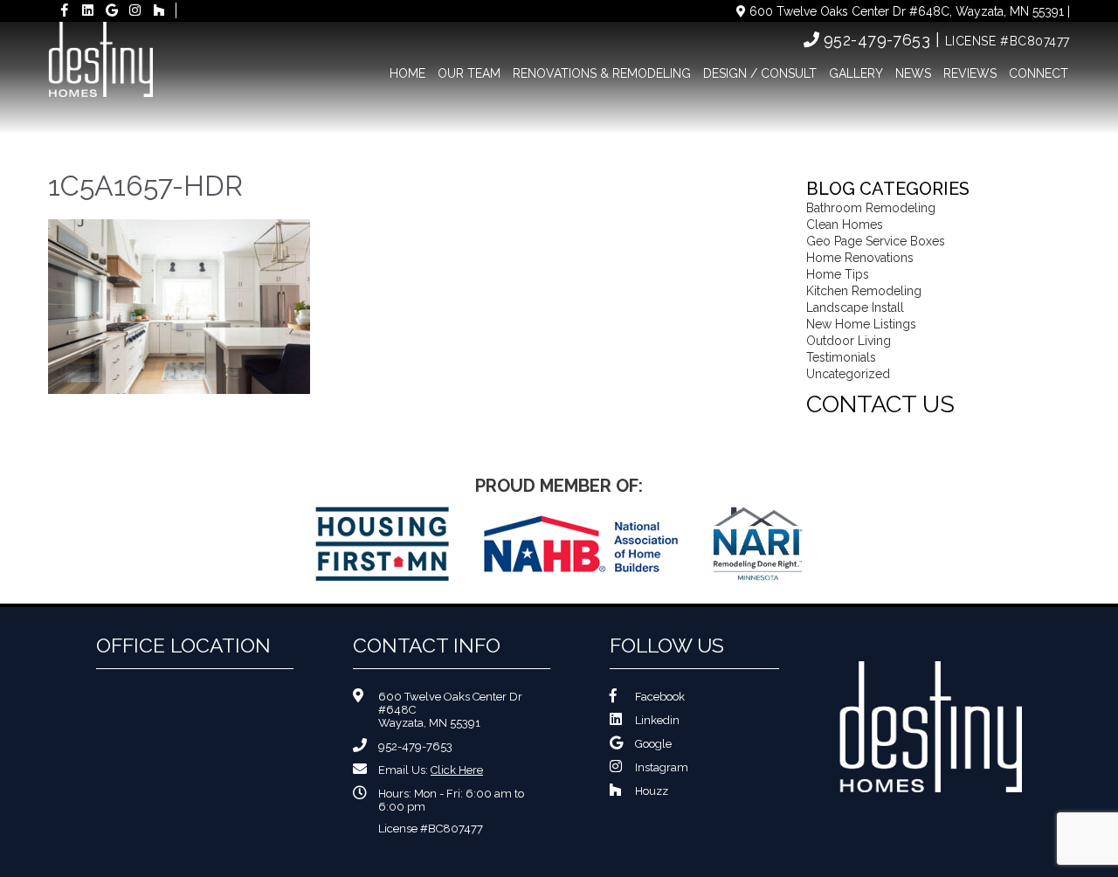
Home (407, 73)
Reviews (970, 73)
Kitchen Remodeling (863, 291)
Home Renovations (860, 258)
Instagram (661, 767)
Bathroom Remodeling (870, 208)
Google (653, 743)
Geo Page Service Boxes (875, 241)
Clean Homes (844, 224)
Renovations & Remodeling (602, 73)
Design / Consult (760, 73)
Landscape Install (855, 307)
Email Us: (430, 770)
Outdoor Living (848, 341)
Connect (1038, 73)
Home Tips (837, 274)
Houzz (651, 791)
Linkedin (657, 720)
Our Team (469, 73)
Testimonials (841, 357)
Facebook (660, 696)
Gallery (856, 73)
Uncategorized (848, 374)
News (913, 73)
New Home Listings (861, 324)
